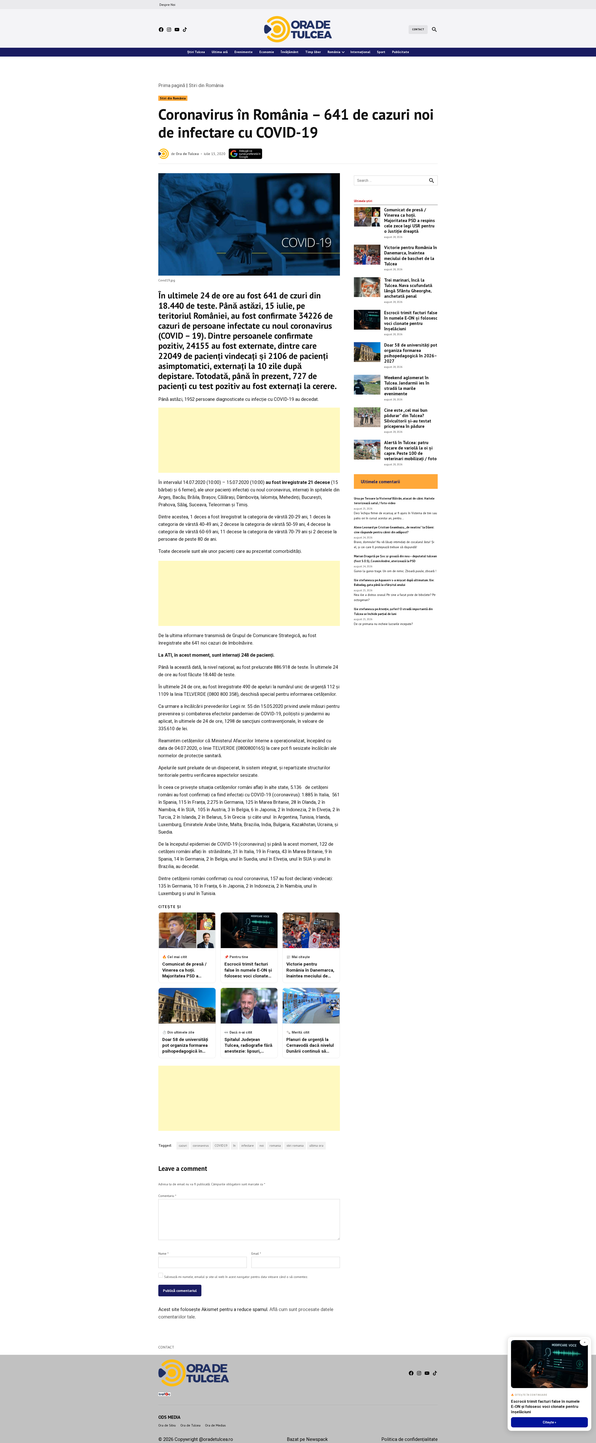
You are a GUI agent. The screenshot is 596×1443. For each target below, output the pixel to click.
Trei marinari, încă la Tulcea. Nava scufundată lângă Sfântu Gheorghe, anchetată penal (408, 288)
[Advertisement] (249, 440)
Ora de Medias (215, 1425)
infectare (247, 1145)
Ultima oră (220, 52)
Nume (163, 1253)
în (234, 1145)
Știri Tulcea (196, 52)
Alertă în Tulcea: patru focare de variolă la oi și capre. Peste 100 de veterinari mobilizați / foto (410, 450)
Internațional (360, 52)
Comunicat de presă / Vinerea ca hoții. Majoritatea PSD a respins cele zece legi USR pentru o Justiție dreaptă (409, 220)
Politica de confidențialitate (409, 1439)
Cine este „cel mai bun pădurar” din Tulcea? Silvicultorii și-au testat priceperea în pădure (407, 418)
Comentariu (167, 1196)
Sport (381, 52)
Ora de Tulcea (187, 153)
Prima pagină (171, 85)
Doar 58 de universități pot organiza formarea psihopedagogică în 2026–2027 (410, 353)
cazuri (183, 1145)
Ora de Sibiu (167, 1425)
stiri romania (295, 1145)
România (334, 52)
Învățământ (289, 52)
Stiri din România (206, 85)
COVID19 (221, 1145)
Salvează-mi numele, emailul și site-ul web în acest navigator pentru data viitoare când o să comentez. (236, 1277)
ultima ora (316, 1145)
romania (275, 1145)
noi (262, 1145)
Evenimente (243, 52)
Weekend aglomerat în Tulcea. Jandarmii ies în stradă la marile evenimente (406, 385)
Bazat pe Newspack (307, 1439)
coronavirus (201, 1145)
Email (256, 1253)
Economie (266, 52)
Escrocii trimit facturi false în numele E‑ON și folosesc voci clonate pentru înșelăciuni (410, 320)
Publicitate (400, 52)
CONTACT (418, 29)
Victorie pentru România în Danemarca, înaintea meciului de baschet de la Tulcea (410, 255)
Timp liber (313, 52)
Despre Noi (167, 5)
